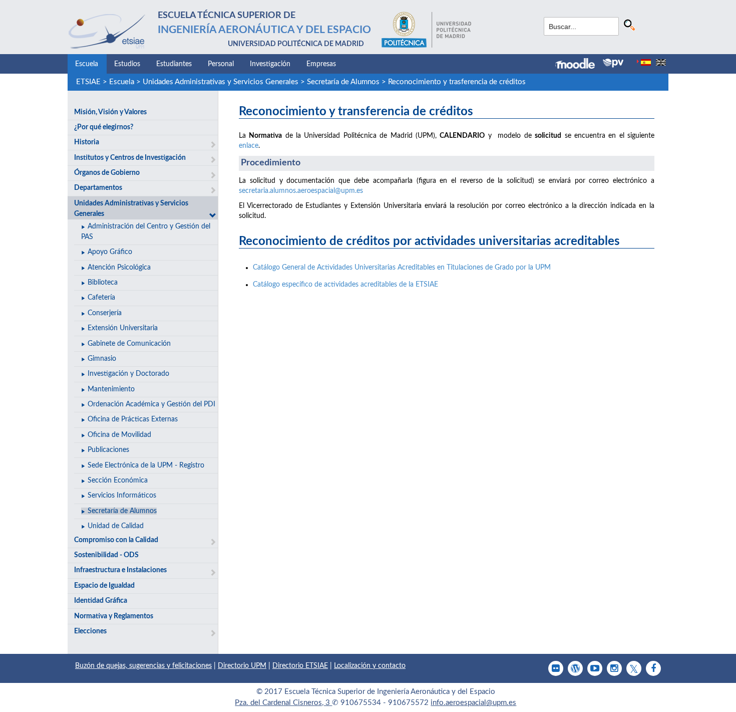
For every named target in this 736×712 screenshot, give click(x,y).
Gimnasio (102, 358)
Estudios (127, 64)
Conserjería (105, 313)
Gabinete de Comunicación (129, 343)
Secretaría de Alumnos (343, 82)
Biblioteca (103, 282)
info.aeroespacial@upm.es (473, 702)
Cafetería (101, 297)
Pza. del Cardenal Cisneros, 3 (283, 702)
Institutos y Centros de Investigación (130, 157)
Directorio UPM (242, 665)
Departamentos (98, 187)
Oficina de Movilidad (119, 434)
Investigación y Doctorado (128, 373)
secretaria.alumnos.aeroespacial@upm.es (301, 190)
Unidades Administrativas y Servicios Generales (220, 82)
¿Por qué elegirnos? (103, 127)
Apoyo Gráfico (110, 252)
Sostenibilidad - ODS (106, 555)
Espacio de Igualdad (104, 585)
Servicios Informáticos (122, 495)
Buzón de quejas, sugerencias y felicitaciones (143, 665)
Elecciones (90, 631)
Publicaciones (108, 449)
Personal (221, 64)
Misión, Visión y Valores (110, 112)
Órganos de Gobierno (107, 172)
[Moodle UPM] (579, 64)
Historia (86, 142)
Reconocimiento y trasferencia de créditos (457, 82)
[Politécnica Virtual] (613, 63)
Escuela (86, 64)
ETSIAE (88, 82)
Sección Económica (118, 480)
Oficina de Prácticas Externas (133, 419)
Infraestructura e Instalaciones (120, 570)
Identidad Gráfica (100, 600)
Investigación (270, 64)
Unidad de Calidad (116, 526)
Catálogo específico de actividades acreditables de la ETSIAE (345, 284)
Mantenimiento (111, 389)
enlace (248, 145)
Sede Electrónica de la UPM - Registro (146, 465)
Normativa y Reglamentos (113, 616)
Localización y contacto (370, 665)
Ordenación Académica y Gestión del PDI (151, 404)
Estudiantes (174, 64)
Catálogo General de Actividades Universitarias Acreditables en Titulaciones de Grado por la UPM (402, 267)
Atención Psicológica (119, 267)
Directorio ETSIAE (300, 665)
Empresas (321, 64)
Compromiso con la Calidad (116, 540)
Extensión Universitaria (123, 328)
